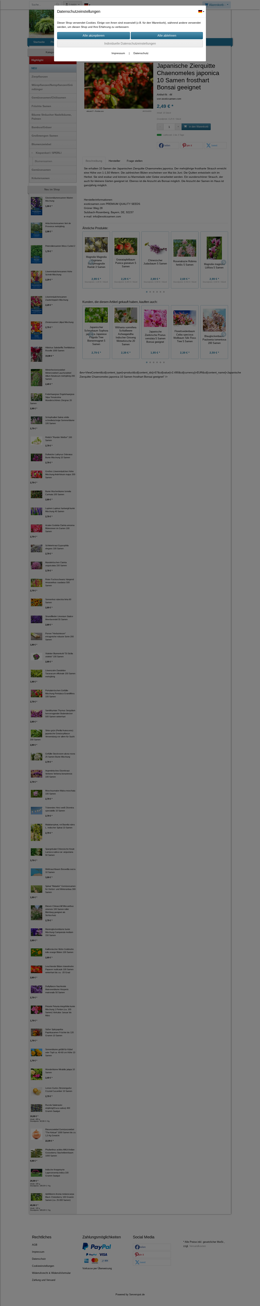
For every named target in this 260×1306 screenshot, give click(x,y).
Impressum (118, 53)
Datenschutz (140, 53)
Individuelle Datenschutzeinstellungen (130, 43)
